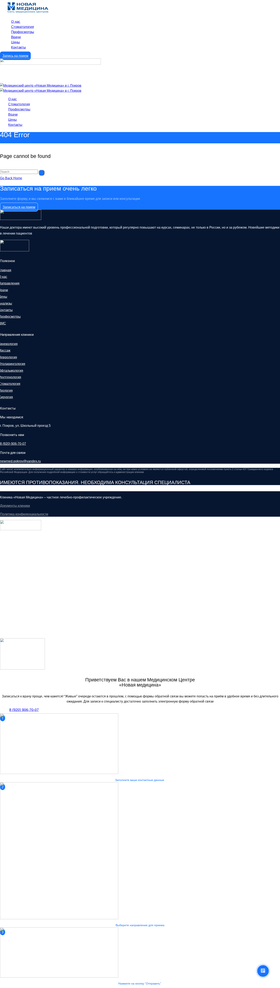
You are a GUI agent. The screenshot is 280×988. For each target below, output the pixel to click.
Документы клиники (15, 505)
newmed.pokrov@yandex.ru (20, 461)
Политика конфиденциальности (24, 514)
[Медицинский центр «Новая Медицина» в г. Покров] (40, 85)
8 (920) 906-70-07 (13, 443)
